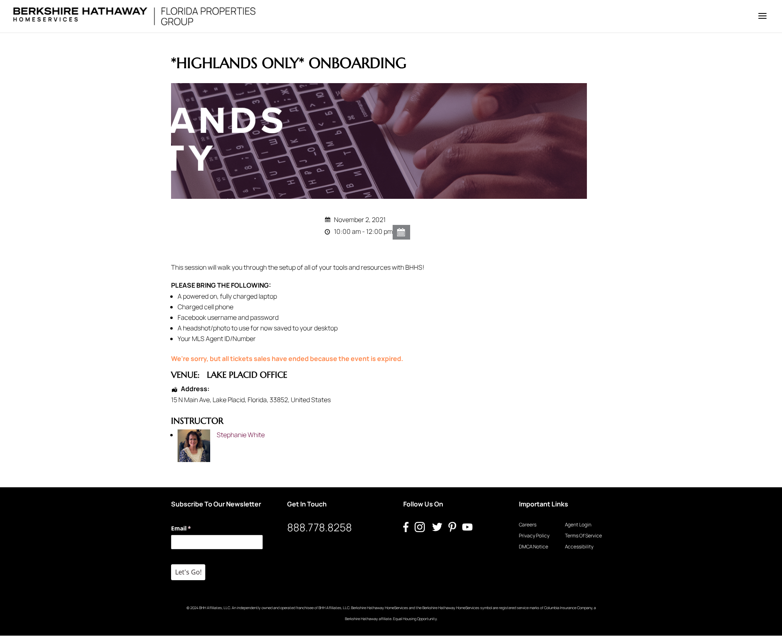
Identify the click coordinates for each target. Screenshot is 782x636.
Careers (527, 524)
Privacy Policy (534, 535)
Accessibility (579, 546)
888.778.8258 (319, 527)
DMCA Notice (533, 546)
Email (193, 528)
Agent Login (578, 524)
